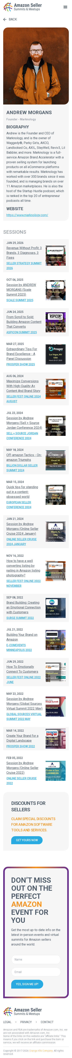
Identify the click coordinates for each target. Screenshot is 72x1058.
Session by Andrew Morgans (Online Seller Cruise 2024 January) (22, 529)
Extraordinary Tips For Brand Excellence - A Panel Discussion (21, 354)
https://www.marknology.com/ (27, 215)
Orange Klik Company (41, 1050)
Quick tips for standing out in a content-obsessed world (22, 492)
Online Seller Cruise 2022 (21, 781)
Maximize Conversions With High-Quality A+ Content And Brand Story (23, 386)
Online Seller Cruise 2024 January (21, 542)
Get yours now (27, 840)
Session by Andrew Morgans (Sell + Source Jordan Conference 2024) (24, 423)
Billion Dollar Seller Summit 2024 (22, 468)
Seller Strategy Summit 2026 (24, 266)
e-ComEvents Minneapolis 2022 (19, 648)
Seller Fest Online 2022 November (23, 583)
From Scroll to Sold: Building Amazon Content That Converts (23, 322)
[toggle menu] (65, 7)
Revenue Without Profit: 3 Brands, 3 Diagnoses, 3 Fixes (24, 253)
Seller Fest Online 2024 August (23, 399)
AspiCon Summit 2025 (21, 332)
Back (13, 19)
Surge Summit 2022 (20, 618)
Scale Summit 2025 (19, 300)
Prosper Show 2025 (20, 364)
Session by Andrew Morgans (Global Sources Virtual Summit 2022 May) (24, 703)
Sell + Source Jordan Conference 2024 (22, 436)
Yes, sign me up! (27, 984)
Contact (47, 1022)
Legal (7, 1022)
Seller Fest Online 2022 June (23, 680)
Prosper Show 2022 (20, 746)
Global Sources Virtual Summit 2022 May (24, 717)
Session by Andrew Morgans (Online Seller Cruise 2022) (22, 768)
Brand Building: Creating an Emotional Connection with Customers (23, 607)
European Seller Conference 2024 (18, 505)
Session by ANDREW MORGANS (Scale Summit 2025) (21, 289)
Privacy (26, 1022)
